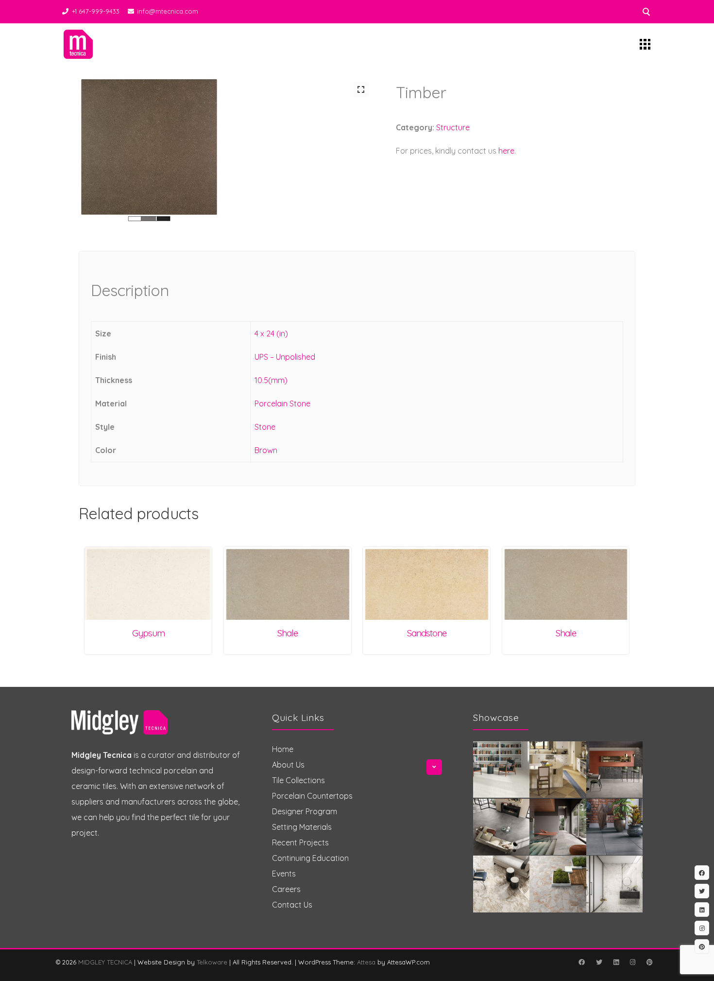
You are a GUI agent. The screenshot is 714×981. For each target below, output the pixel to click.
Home (282, 749)
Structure (453, 127)
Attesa (366, 962)
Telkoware (212, 962)
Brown (266, 450)
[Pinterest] (649, 962)
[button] (361, 89)
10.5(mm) (271, 380)
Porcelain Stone (282, 403)
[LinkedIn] (616, 962)
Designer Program (304, 811)
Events (284, 873)
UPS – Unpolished (285, 357)
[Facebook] (581, 962)
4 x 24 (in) (271, 333)
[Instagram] (632, 962)
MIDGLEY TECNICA (105, 962)
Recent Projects (300, 842)
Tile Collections (298, 780)
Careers (286, 889)
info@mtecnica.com (167, 11)
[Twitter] (599, 962)
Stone (265, 427)
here (506, 151)
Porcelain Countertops (312, 796)
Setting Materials (302, 827)
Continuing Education (310, 858)
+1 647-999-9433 (95, 11)
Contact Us (292, 905)
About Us (288, 765)
